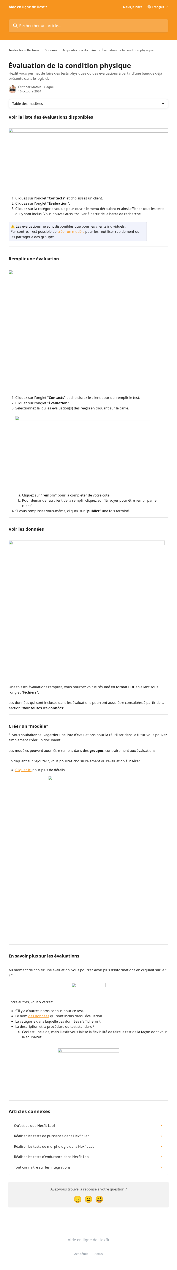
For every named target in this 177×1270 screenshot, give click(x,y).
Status (98, 1254)
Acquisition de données (79, 50)
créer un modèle (70, 231)
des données (38, 1016)
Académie (81, 1254)
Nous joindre (132, 6)
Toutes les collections (24, 50)
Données (50, 50)
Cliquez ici (23, 770)
